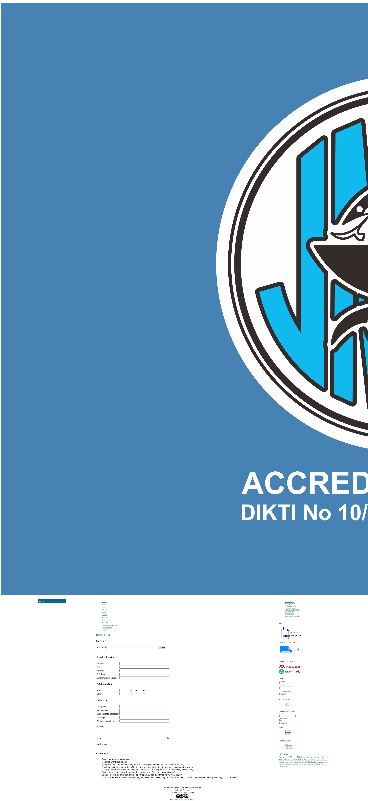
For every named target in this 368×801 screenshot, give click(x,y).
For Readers (288, 745)
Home (104, 602)
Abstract (100, 670)
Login (104, 607)
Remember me (287, 691)
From (99, 690)
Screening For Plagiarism (292, 609)
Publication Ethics (290, 608)
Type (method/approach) (108, 714)
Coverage (101, 717)
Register (104, 609)
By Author (288, 732)
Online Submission (290, 606)
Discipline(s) (102, 706)
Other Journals (289, 735)
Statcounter (175, 799)
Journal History (107, 627)
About (104, 604)
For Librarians (289, 748)
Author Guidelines (290, 603)
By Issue (287, 730)
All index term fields (106, 721)
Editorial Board (289, 611)
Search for (101, 647)
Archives (105, 617)
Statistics (105, 622)
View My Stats (187, 799)
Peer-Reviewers (289, 613)
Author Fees (288, 605)
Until (99, 694)
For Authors (288, 746)
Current (104, 615)
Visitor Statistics (289, 614)
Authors (100, 663)
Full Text (101, 674)
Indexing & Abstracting (109, 625)
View (286, 703)
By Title (287, 733)
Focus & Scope (289, 602)
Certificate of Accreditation (292, 616)
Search (104, 612)
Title (99, 667)
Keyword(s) (102, 710)
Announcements (107, 620)
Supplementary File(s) (107, 678)
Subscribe (287, 705)
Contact (104, 630)
